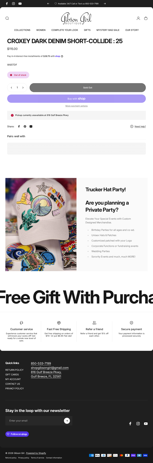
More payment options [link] (76, 106)
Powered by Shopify (36, 453)
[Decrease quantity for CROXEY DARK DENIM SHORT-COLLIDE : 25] (10, 87)
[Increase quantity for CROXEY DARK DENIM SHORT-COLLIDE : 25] (23, 87)
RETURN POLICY (14, 369)
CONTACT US (12, 383)
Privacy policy (23, 458)
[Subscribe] (67, 421)
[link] (50, 368)
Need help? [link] (140, 126)
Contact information (54, 458)
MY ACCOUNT (13, 379)
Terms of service (37, 458)
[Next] (104, 3)
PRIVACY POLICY (14, 388)
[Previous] (48, 3)
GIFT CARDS (12, 374)
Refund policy (10, 458)
